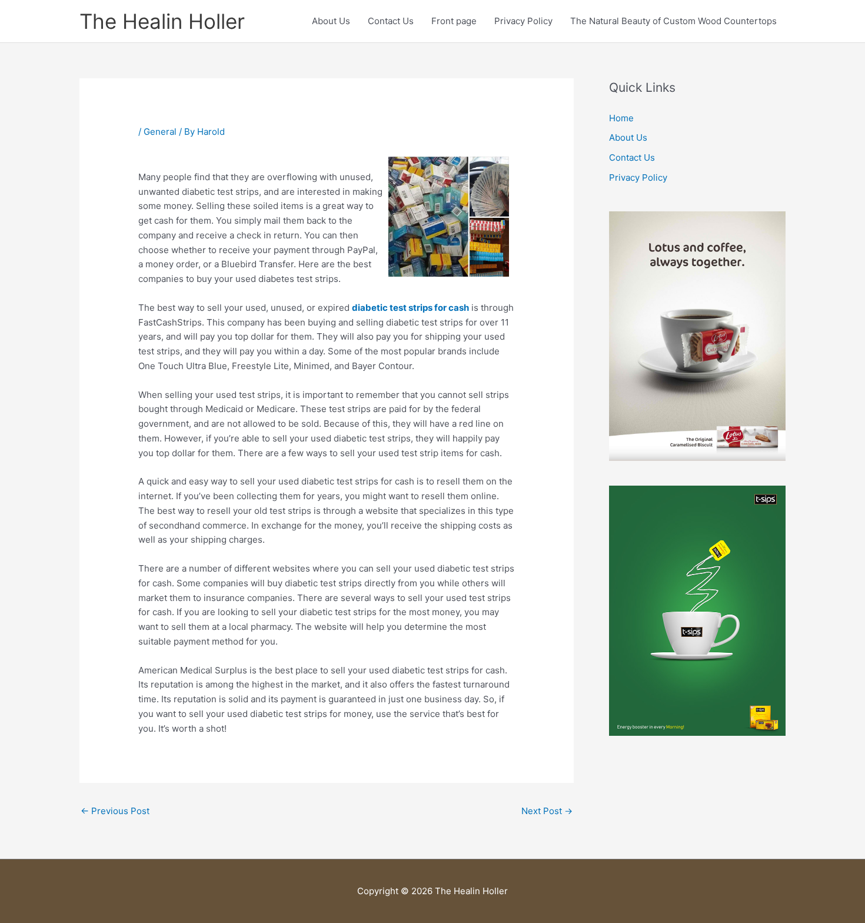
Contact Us (391, 20)
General (160, 131)
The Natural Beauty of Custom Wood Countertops (673, 20)
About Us (331, 20)
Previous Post (115, 810)
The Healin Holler (162, 21)
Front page (454, 20)
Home (621, 118)
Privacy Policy (523, 20)
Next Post (547, 810)
